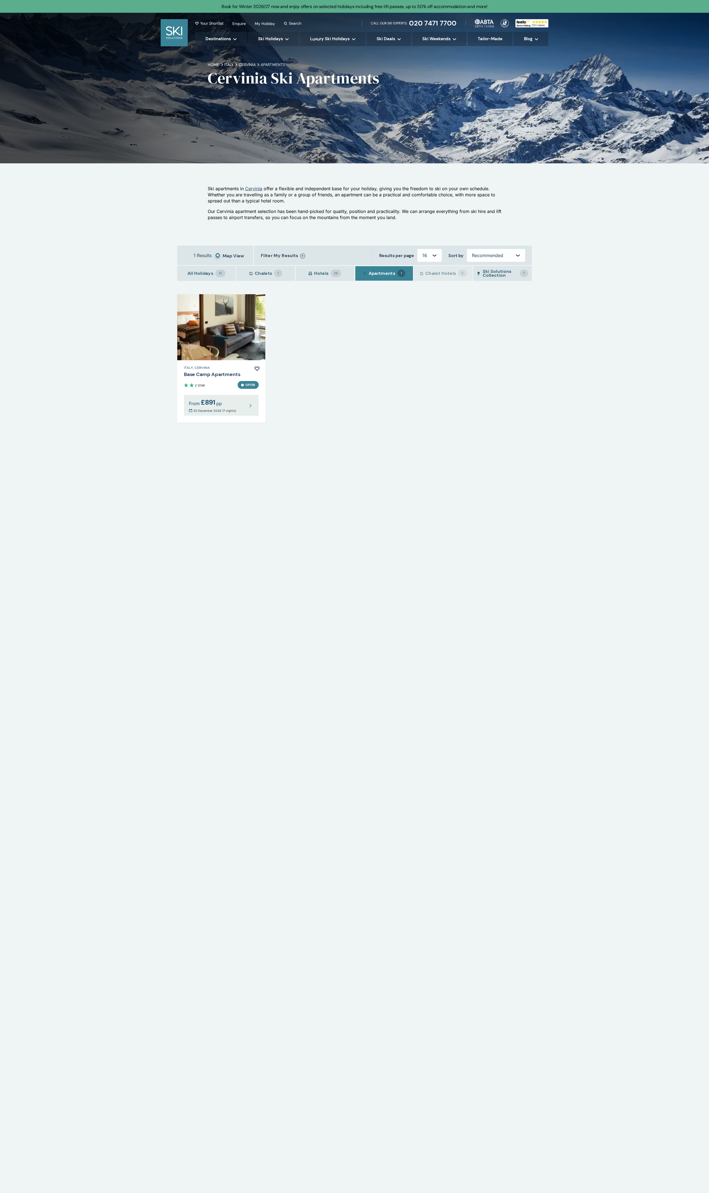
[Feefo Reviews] (531, 23)
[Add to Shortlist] (257, 368)
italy (229, 65)
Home (213, 65)
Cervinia (253, 188)
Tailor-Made (490, 39)
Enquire (239, 23)
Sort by (456, 255)
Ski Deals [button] (386, 39)
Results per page (396, 255)
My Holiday (265, 23)
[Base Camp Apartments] (221, 358)
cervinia (247, 65)
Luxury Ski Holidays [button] (330, 39)
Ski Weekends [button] (436, 39)
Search (295, 23)
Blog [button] (528, 39)
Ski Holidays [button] (270, 39)
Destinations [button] (218, 39)
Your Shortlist (212, 23)
